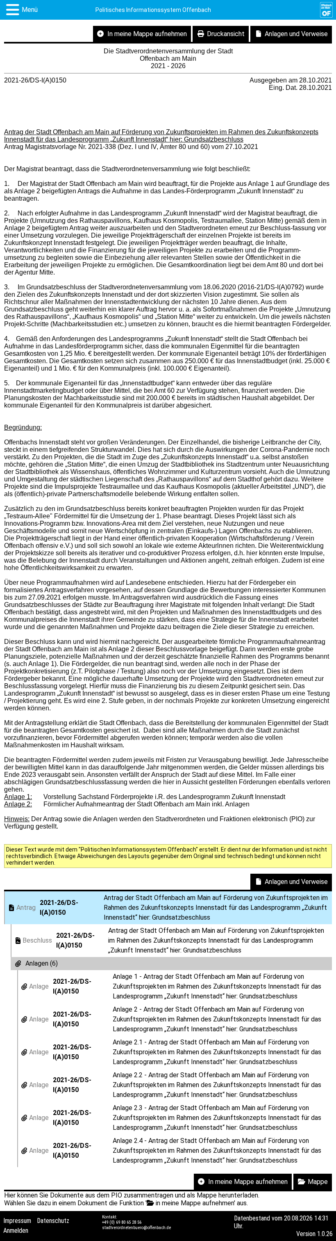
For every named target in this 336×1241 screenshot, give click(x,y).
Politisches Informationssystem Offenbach (153, 10)
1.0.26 (325, 1234)
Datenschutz (53, 1221)
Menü (30, 10)
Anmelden (15, 1230)
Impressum (17, 1221)
